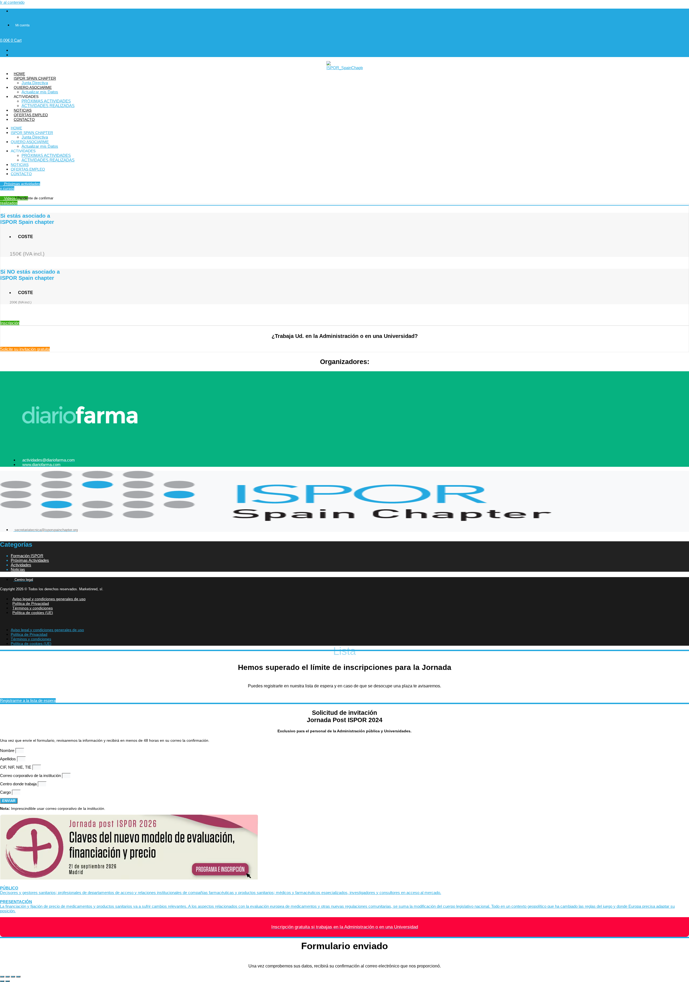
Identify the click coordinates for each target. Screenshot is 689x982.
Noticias (18, 569)
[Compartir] (13, 976)
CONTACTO (24, 119)
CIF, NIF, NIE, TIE (16, 767)
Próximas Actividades (30, 560)
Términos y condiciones (32, 608)
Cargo (6, 792)
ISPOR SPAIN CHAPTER (35, 78)
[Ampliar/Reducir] (2, 976)
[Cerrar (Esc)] (18, 976)
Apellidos (8, 759)
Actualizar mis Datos (40, 92)
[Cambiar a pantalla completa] (7, 976)
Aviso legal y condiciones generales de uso (49, 599)
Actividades (21, 565)
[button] (344, 621)
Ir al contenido (12, 2)
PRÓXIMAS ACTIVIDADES (46, 101)
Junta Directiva (35, 82)
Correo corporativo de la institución (31, 775)
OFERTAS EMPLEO (31, 115)
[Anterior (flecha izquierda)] (2, 981)
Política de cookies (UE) (32, 612)
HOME (19, 74)
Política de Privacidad (30, 603)
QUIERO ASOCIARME (33, 87)
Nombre (7, 750)
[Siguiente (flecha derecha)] (7, 981)
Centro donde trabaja (19, 784)
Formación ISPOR (27, 555)
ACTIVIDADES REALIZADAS (48, 105)
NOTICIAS (22, 110)
